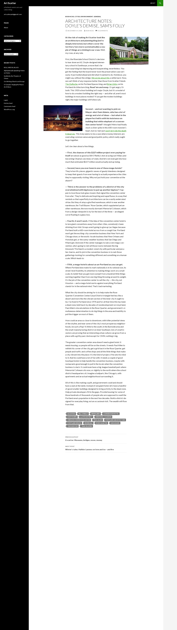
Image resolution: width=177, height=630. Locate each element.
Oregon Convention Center (79, 420)
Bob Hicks (69, 16)
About (152, 3)
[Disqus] (96, 491)
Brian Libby (112, 84)
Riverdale (89, 423)
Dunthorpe (72, 417)
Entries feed (8, 103)
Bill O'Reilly (83, 414)
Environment (87, 16)
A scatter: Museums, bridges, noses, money (83, 438)
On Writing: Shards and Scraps (14, 81)
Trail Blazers (86, 426)
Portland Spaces (74, 423)
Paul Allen (98, 420)
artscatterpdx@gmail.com (13, 14)
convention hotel (111, 414)
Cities (77, 16)
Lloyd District (86, 417)
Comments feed (9, 106)
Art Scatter (10, 3)
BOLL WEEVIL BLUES (11, 67)
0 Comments (103, 31)
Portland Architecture (115, 420)
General (97, 16)
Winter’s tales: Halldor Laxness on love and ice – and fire (89, 448)
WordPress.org (9, 109)
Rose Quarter (101, 423)
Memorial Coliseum (103, 417)
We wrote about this (100, 78)
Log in (6, 100)
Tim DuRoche (71, 84)
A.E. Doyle (71, 414)
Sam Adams (115, 423)
